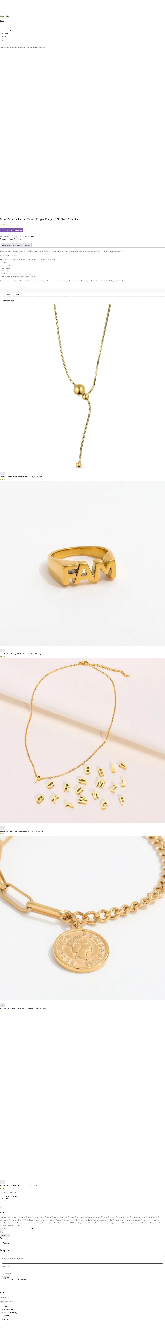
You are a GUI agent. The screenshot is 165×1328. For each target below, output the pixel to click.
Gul (17, 295)
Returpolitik (7, 1198)
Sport (6, 34)
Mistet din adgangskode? (19, 1279)
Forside (2, 47)
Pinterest (18, 239)
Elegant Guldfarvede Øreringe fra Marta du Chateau (18, 1185)
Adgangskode (7, 1266)
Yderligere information (21, 245)
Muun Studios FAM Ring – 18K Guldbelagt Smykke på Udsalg (20, 654)
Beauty (6, 36)
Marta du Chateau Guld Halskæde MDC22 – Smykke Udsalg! (21, 477)
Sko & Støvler (8, 31)
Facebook (4, 239)
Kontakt (6, 1201)
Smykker (7, 47)
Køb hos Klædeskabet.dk (12, 231)
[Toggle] (7, 1306)
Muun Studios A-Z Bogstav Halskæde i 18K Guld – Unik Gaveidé (22, 831)
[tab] (6, 245)
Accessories (8, 28)
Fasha (2, 21)
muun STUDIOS (21, 287)
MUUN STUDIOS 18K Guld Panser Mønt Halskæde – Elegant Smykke (23, 1008)
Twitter (11, 239)
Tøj (5, 25)
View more (5, 1235)
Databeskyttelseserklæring (11, 1196)
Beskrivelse (6, 245)
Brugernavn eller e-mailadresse (13, 1259)
